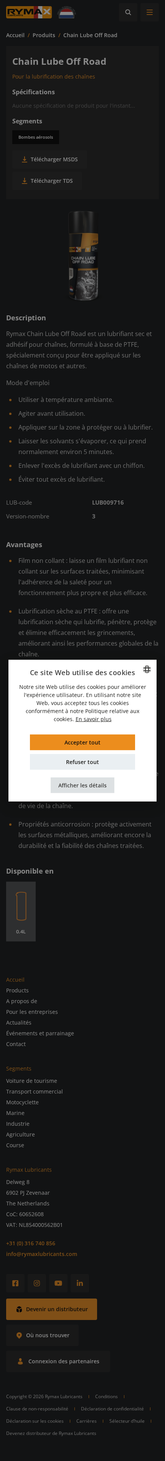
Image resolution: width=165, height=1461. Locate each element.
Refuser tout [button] (82, 762)
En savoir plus (94, 719)
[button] (82, 785)
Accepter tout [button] (82, 742)
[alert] (82, 730)
